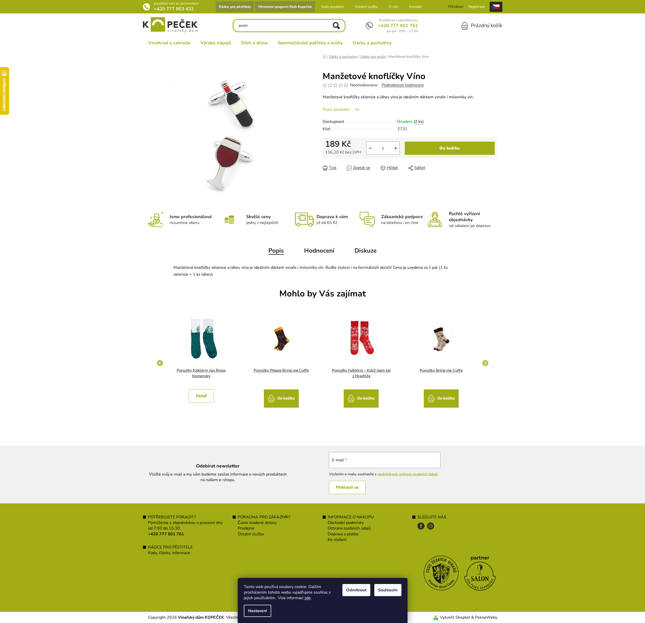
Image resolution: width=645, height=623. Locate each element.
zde (307, 598)
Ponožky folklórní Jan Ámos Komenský (201, 373)
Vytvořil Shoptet (455, 617)
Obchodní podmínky (346, 522)
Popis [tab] (276, 251)
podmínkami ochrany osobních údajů (408, 474)
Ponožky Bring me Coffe (441, 370)
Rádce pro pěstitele (235, 6)
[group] (201, 363)
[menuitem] (169, 42)
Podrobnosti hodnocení (403, 85)
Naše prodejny (332, 6)
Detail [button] (201, 396)
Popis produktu (336, 109)
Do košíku (449, 148)
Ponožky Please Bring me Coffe (281, 370)
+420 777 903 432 (174, 9)
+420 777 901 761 (398, 26)
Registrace (476, 6)
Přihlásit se (347, 487)
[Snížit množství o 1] (370, 148)
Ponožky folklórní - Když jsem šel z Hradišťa (361, 373)
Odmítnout (356, 590)
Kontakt (415, 6)
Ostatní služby (366, 6)
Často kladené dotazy (257, 522)
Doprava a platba (343, 534)
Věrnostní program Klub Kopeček (285, 6)
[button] (201, 393)
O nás (393, 6)
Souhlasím (388, 590)
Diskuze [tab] (366, 251)
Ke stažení (337, 539)
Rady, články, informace (169, 553)
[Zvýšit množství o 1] (395, 148)
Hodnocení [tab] (319, 251)
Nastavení (257, 611)
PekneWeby (486, 617)
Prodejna (246, 528)
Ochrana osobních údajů (349, 528)
